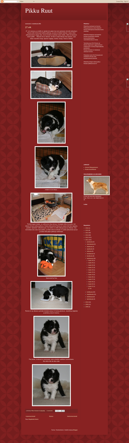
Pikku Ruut (39, 10)
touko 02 (90, 284)
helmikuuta (90, 296)
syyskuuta (90, 249)
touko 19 (90, 270)
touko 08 (90, 277)
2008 (87, 306)
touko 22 (90, 265)
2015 (87, 230)
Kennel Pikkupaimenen (91, 167)
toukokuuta (90, 258)
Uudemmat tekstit (30, 416)
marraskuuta (90, 244)
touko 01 (90, 286)
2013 (87, 235)
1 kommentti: (49, 410)
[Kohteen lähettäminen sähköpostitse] (56, 411)
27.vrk (28, 27)
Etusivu (51, 416)
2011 (87, 239)
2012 (87, 237)
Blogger (75, 430)
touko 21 (90, 267)
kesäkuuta (90, 256)
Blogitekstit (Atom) (33, 419)
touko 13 (90, 274)
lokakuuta (90, 246)
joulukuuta (90, 242)
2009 (87, 304)
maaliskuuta (90, 294)
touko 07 (90, 279)
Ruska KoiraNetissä (90, 169)
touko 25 (90, 262)
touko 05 (90, 281)
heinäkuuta (90, 253)
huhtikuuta (90, 292)
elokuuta (89, 251)
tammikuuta (90, 299)
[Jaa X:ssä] (60, 411)
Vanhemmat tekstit (72, 416)
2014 (87, 232)
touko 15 (90, 272)
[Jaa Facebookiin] (62, 411)
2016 (87, 228)
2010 (87, 302)
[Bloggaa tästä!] (58, 411)
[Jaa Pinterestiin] (64, 411)
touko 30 (90, 260)
